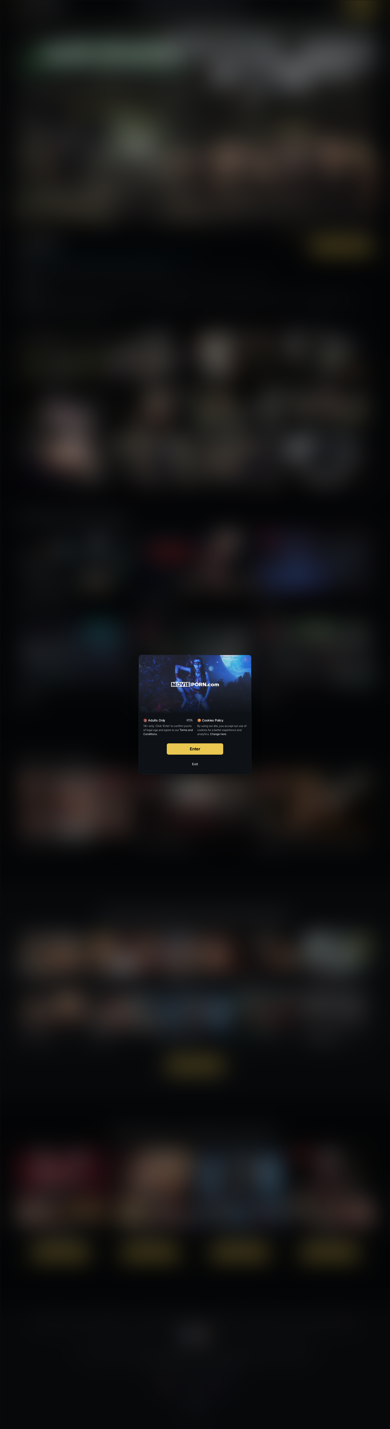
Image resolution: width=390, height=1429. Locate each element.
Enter (195, 749)
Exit (195, 764)
